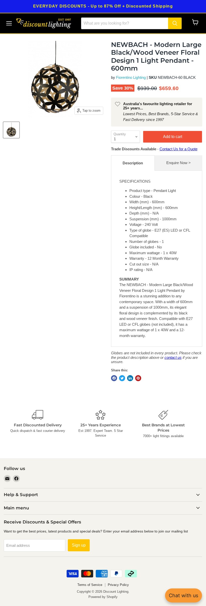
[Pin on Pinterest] (138, 378)
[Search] (175, 23)
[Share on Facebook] (114, 378)
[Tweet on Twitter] (122, 378)
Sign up (79, 545)
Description (133, 163)
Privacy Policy (118, 585)
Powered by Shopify (103, 597)
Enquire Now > (178, 163)
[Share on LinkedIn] (130, 378)
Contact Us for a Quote (178, 149)
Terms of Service (89, 585)
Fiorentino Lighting (131, 77)
